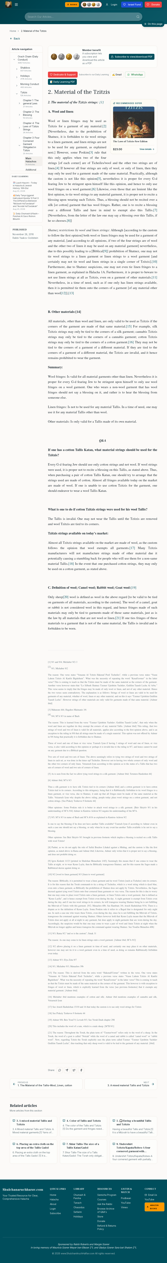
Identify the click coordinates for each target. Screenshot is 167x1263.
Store (100, 1216)
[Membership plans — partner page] (91, 5)
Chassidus (79, 1207)
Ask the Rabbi (104, 1204)
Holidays (78, 1216)
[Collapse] (14, 59)
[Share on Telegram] (67, 1070)
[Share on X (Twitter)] (74, 1070)
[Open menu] (16, 4)
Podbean (126, 1198)
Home (13, 31)
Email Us (152, 1194)
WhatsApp (137, 74)
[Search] (138, 16)
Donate (101, 1221)
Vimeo (124, 1207)
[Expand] (17, 69)
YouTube (126, 1202)
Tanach (78, 1202)
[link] (33, 31)
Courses (101, 1199)
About (53, 1204)
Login (53, 1208)
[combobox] (83, 17)
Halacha (54, 1199)
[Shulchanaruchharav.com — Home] (8, 4)
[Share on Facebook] (81, 1070)
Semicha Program (106, 1194)
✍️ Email (117, 74)
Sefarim (78, 1212)
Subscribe (55, 1213)
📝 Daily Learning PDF (62, 81)
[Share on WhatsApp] (60, 1070)
